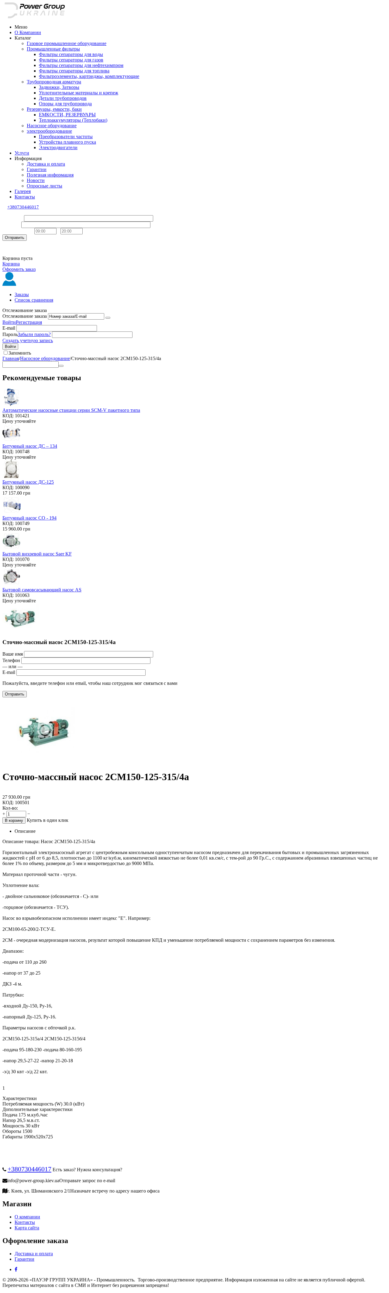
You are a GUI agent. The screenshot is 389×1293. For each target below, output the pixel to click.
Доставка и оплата (46, 163)
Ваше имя (12, 218)
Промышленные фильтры (53, 48)
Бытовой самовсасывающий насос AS (41, 589)
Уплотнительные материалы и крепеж (78, 92)
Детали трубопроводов (63, 98)
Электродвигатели (58, 147)
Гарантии (36, 169)
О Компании (28, 32)
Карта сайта (27, 1227)
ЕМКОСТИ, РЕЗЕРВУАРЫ (67, 114)
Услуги (22, 153)
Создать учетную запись (27, 340)
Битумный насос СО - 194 (29, 517)
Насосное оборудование (52, 125)
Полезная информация (50, 174)
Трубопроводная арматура (54, 81)
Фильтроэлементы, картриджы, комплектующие (89, 76)
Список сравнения (34, 300)
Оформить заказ (19, 269)
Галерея (23, 191)
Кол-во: (10, 808)
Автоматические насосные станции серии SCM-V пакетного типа (71, 410)
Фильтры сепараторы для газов (71, 59)
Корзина (11, 263)
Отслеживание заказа (24, 316)
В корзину (14, 820)
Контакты (25, 196)
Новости (36, 180)
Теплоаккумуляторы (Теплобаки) (73, 120)
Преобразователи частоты (66, 136)
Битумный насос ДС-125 (28, 482)
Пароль (10, 334)
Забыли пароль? (34, 334)
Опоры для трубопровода (65, 103)
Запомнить (20, 353)
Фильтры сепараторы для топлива (74, 70)
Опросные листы (44, 185)
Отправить (14, 237)
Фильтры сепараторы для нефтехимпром (81, 65)
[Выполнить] (107, 318)
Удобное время (17, 230)
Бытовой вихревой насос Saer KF (37, 553)
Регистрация (29, 322)
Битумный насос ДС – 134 (29, 446)
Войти (9, 322)
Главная (10, 358)
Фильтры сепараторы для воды (71, 54)
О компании (27, 1216)
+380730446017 (23, 207)
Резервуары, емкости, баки (54, 109)
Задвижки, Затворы (59, 87)
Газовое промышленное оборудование (66, 43)
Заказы (22, 294)
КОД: (8, 415)
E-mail (8, 328)
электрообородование (49, 131)
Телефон (11, 224)
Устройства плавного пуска (67, 142)
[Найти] (61, 366)
